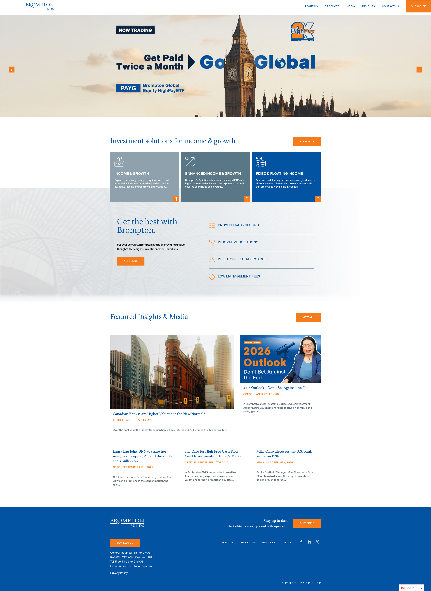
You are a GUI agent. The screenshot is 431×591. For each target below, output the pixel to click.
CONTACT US (125, 542)
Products (247, 542)
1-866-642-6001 (132, 561)
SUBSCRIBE (307, 523)
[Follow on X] (317, 542)
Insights (268, 542)
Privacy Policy (119, 573)
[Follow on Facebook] (301, 542)
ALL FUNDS (307, 141)
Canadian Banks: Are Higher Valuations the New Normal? (159, 414)
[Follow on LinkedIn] (309, 542)
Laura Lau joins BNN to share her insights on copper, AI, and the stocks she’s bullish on (143, 456)
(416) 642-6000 (144, 557)
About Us (226, 542)
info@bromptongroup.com (135, 566)
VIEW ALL (308, 317)
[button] (419, 69)
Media (287, 542)
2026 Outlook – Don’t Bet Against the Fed (276, 388)
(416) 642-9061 (142, 552)
